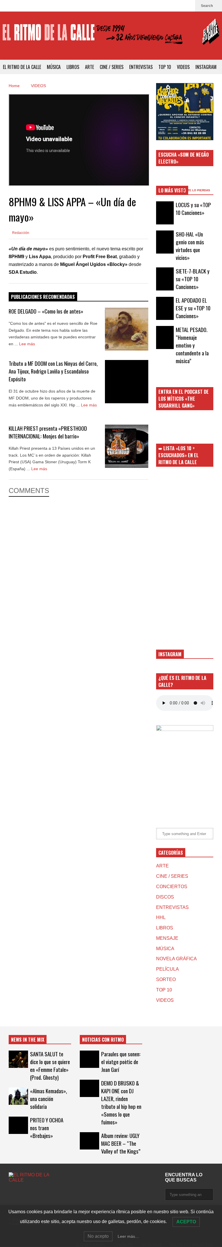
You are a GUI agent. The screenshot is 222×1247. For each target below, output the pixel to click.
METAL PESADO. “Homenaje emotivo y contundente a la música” (192, 345)
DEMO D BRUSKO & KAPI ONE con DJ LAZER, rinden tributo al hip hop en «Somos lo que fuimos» (121, 1102)
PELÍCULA (167, 969)
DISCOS (165, 897)
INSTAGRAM (206, 66)
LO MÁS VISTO (172, 190)
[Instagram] (188, 6)
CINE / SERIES (111, 66)
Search (207, 6)
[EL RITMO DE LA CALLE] (111, 35)
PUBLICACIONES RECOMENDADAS (43, 296)
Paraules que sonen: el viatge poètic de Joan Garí (120, 1061)
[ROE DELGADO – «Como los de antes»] (126, 329)
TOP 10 (164, 66)
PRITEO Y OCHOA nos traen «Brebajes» (46, 1127)
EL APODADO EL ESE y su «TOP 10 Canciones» (193, 308)
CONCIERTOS (171, 886)
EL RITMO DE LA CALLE (22, 66)
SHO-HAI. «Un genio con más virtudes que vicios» (190, 245)
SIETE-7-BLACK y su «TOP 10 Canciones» (193, 278)
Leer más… (128, 1236)
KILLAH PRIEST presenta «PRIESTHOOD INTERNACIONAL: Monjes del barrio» (48, 432)
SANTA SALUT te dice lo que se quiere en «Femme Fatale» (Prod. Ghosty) (50, 1065)
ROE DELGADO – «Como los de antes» (46, 311)
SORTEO (166, 979)
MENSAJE (167, 938)
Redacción (20, 233)
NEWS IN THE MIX (27, 1039)
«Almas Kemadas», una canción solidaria (48, 1098)
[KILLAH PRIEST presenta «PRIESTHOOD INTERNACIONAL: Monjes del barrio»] (126, 446)
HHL (161, 917)
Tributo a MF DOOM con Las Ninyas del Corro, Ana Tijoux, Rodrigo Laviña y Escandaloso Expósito (53, 371)
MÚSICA (54, 66)
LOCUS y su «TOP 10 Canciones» (193, 208)
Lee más (27, 344)
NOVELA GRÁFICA (176, 958)
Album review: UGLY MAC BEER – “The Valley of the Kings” (120, 1143)
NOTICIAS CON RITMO (103, 1039)
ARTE (89, 66)
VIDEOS (183, 66)
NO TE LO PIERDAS (196, 190)
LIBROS (72, 66)
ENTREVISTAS (141, 66)
